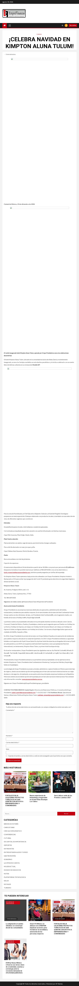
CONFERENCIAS (10, 834)
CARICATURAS (9, 827)
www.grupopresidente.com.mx (32, 679)
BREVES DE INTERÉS (11, 824)
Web (7, 749)
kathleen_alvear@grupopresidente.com (50, 695)
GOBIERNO (8, 859)
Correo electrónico (12, 742)
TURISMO (39, 34)
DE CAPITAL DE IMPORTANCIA (15, 841)
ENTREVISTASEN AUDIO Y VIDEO (16, 852)
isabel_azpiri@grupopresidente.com (23, 692)
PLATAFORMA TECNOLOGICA (15, 877)
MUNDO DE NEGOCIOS (12, 870)
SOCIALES (7, 884)
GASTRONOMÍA (10, 856)
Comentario (10, 710)
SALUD (6, 881)
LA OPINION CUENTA (12, 863)
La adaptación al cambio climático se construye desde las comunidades (14, 926)
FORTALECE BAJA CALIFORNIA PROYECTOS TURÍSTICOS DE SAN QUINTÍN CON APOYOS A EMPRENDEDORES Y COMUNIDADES (14, 800)
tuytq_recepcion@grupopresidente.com (17, 572)
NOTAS (6, 873)
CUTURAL (7, 838)
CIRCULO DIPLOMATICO (13, 831)
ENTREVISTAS (9, 849)
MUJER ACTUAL (10, 866)
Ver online (73, 25)
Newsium (49, 984)
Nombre (9, 736)
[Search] (62, 25)
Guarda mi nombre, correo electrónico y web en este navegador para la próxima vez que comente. (40, 756)
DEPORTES (8, 845)
